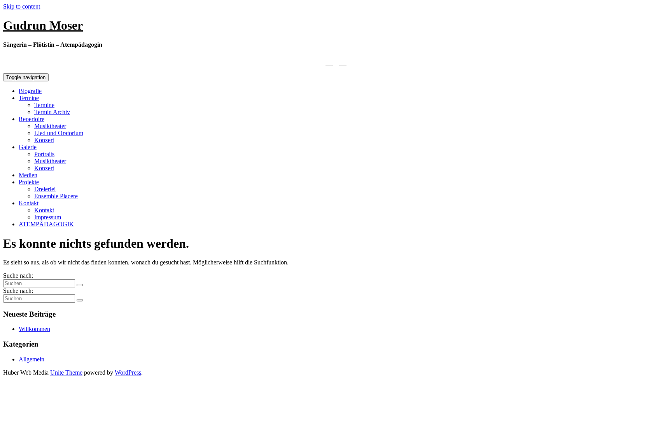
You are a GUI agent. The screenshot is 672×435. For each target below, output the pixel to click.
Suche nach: (18, 275)
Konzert (44, 140)
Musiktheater (50, 126)
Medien (28, 175)
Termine (29, 98)
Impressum (47, 217)
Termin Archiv (52, 112)
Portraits (44, 154)
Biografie (30, 91)
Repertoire (31, 119)
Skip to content (21, 6)
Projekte (29, 182)
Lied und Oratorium (58, 133)
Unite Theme (66, 372)
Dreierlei (45, 189)
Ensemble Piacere (56, 196)
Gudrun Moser (43, 25)
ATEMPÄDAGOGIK (46, 224)
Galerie (28, 147)
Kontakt (28, 203)
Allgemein (31, 359)
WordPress (128, 372)
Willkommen (34, 329)
